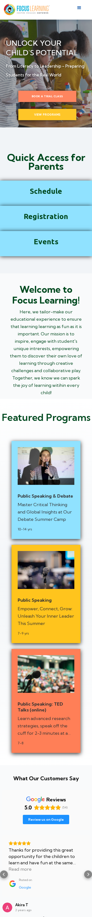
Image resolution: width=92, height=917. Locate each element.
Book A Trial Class (47, 96)
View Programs (47, 114)
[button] (81, 10)
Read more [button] (20, 869)
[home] (27, 10)
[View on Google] (7, 907)
